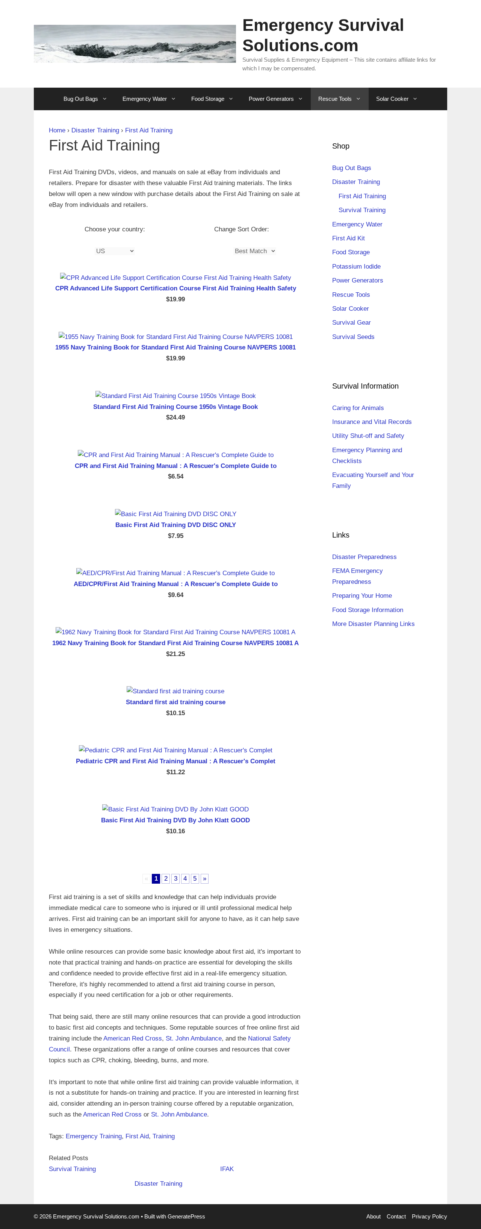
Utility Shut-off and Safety (368, 435)
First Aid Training (148, 130)
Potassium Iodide (356, 266)
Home (57, 130)
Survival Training (72, 1169)
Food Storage (207, 99)
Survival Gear (351, 322)
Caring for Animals (358, 408)
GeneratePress (186, 1216)
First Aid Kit (348, 238)
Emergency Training (94, 1136)
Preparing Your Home (362, 595)
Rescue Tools (335, 99)
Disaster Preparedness (364, 557)
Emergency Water (145, 99)
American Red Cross (132, 1038)
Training (164, 1136)
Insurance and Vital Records (372, 421)
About (373, 1216)
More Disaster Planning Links (373, 623)
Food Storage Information (367, 610)
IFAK (227, 1169)
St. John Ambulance (194, 1038)
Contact (396, 1216)
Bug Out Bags (81, 99)
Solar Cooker (392, 99)
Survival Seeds (353, 336)
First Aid (137, 1136)
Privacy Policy (429, 1216)
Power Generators (271, 99)
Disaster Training (95, 130)
